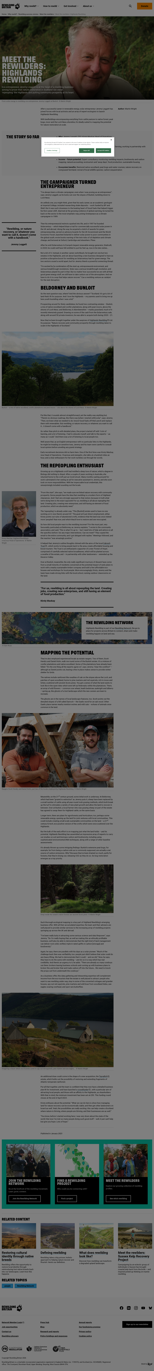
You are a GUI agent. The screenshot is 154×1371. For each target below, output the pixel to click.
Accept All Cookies (103, 150)
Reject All (87, 150)
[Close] (111, 139)
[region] (77, 147)
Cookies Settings (52, 150)
